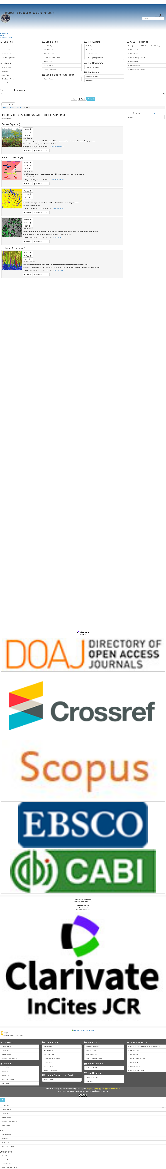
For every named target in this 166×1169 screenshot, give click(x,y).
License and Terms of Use (52, 58)
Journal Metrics (48, 65)
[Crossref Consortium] (83, 705)
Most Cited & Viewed (8, 79)
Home (5, 107)
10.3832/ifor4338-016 (58, 180)
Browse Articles (6, 54)
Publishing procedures (93, 46)
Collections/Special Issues (9, 58)
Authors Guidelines (92, 50)
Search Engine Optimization (94, 58)
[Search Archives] (4, 34)
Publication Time (49, 54)
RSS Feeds (89, 80)
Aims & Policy (48, 46)
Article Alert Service (92, 76)
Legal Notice (105, 1090)
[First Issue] (3, 104)
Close (74, 99)
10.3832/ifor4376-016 (58, 270)
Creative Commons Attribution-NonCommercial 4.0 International (103, 1088)
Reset (83, 99)
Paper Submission (91, 54)
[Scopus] (83, 770)
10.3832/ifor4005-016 (58, 208)
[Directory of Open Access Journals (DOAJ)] (83, 654)
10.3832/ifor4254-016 (58, 147)
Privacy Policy (48, 62)
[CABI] (83, 871)
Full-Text (27, 132)
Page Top (130, 117)
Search (91, 99)
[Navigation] (2, 34)
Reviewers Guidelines (92, 67)
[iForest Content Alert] (1, 34)
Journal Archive (6, 50)
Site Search (5, 71)
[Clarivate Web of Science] (83, 633)
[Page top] (7, 34)
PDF (27, 135)
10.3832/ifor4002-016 (58, 237)
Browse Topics (48, 79)
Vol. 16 (19, 107)
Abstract (27, 129)
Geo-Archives (6, 83)
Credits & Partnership (50, 69)
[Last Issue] (13, 104)
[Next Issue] (9, 104)
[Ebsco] (83, 824)
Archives (11, 107)
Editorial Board (48, 50)
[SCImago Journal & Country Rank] (83, 1030)
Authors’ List (5, 75)
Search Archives (6, 67)
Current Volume (6, 46)
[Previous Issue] (6, 104)
